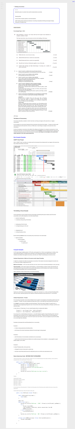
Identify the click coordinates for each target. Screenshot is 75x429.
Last (1, 6)
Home (2, 2)
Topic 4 (2, 4)
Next (1, 8)
